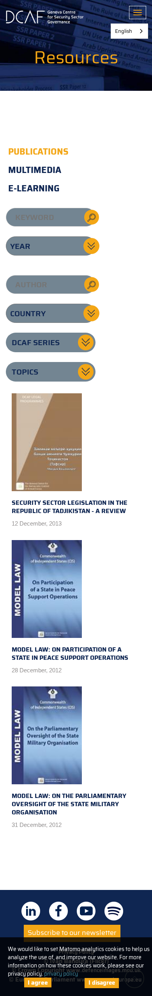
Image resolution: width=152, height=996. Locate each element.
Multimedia (34, 170)
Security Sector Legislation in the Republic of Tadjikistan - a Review (69, 507)
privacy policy (61, 973)
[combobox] (129, 31)
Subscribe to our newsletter (72, 932)
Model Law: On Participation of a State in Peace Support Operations (70, 654)
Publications (38, 151)
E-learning (34, 188)
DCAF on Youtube (86, 911)
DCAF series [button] (36, 342)
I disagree (101, 982)
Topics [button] (25, 372)
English (123, 31)
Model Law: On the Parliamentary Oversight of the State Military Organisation (69, 804)
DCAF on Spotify (113, 911)
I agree (38, 982)
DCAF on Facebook (58, 911)
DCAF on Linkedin (30, 911)
